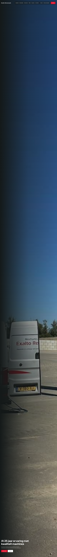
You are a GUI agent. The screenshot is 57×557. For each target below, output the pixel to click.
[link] (53, 3)
